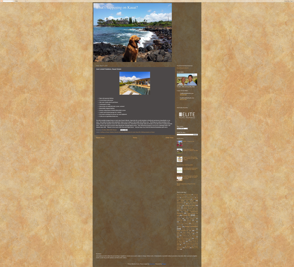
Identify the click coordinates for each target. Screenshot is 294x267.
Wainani (187, 247)
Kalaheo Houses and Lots (116, 132)
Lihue (196, 220)
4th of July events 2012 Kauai (184, 194)
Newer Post (100, 137)
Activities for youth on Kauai (187, 199)
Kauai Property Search (182, 68)
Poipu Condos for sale (184, 230)
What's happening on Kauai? (117, 7)
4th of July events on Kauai (188, 197)
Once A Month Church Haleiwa (190, 224)
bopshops (152, 264)
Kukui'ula (180, 220)
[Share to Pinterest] (127, 130)
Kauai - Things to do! (188, 141)
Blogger (164, 264)
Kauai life (138, 132)
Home (135, 137)
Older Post (169, 137)
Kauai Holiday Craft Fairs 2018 (185, 165)
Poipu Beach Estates (188, 229)
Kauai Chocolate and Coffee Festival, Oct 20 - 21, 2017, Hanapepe (190, 177)
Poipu (180, 227)
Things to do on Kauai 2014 (184, 238)
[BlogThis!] (122, 130)
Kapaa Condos (183, 210)
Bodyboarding (180, 202)
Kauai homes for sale (129, 132)
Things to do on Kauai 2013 (187, 236)
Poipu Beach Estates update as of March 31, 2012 (190, 150)
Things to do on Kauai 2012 (190, 235)
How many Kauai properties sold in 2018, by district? (190, 168)
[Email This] (121, 130)
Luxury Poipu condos (182, 223)
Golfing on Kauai (104, 132)
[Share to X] (124, 130)
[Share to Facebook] (125, 130)
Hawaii (178, 207)
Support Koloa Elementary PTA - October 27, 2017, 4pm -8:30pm (190, 158)
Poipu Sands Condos (189, 232)
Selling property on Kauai (148, 132)
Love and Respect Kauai (187, 221)
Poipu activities (191, 227)
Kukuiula (189, 220)
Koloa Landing (190, 218)
